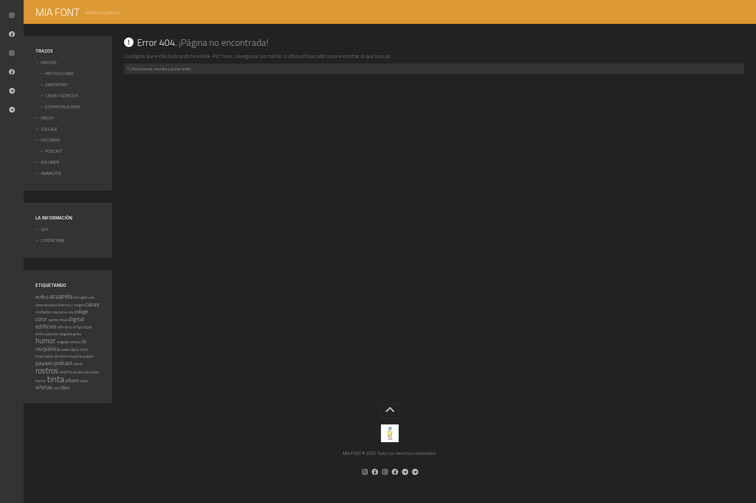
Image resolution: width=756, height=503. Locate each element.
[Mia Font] (12, 34)
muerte (75, 356)
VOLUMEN (50, 162)
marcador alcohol (51, 356)
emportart (82, 327)
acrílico (42, 296)
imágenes (63, 342)
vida (84, 380)
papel (88, 356)
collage (81, 311)
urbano (72, 380)
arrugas (81, 297)
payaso (44, 362)
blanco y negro (71, 305)
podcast (63, 363)
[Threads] (12, 110)
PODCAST (53, 151)
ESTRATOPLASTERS (62, 107)
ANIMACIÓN (51, 173)
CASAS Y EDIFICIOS (61, 95)
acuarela (61, 296)
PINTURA (48, 62)
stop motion (91, 372)
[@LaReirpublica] (12, 53)
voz (56, 388)
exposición (51, 334)
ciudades (43, 312)
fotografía (65, 334)
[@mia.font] (12, 15)
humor (45, 340)
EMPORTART (56, 85)
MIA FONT (57, 12)
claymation (60, 312)
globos (77, 334)
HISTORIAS (50, 140)
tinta (55, 378)
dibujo (63, 320)
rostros (46, 370)
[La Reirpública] (12, 72)
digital (76, 318)
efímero (64, 327)
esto (39, 334)
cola (70, 312)
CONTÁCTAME (53, 240)
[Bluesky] (12, 91)
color (41, 319)
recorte (78, 364)
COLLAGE (49, 129)
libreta (65, 349)
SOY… (46, 229)
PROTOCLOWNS (59, 73)
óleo (65, 387)
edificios (45, 326)
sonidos (78, 372)
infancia (75, 342)
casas (92, 304)
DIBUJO (47, 118)
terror (40, 380)
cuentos (53, 320)
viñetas (44, 387)
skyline (65, 372)
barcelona (50, 305)
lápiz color (79, 349)
